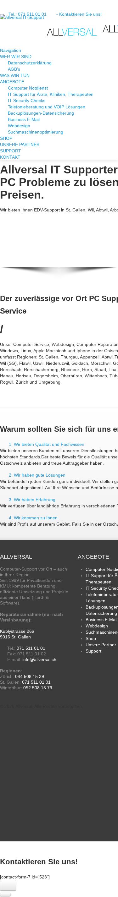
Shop (91, 638)
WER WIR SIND (15, 56)
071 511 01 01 (31, 648)
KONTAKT (10, 157)
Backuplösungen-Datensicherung (41, 113)
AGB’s (14, 69)
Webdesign (19, 125)
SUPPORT (10, 150)
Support (93, 651)
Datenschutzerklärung (30, 62)
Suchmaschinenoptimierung (35, 131)
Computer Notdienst (28, 87)
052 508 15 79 (37, 687)
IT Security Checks (26, 100)
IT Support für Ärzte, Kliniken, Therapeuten (50, 94)
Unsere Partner (101, 644)
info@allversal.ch (39, 659)
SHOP (6, 138)
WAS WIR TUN (15, 75)
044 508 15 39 (29, 676)
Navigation (11, 50)
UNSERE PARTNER (20, 144)
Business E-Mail (24, 119)
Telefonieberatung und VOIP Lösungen (46, 106)
